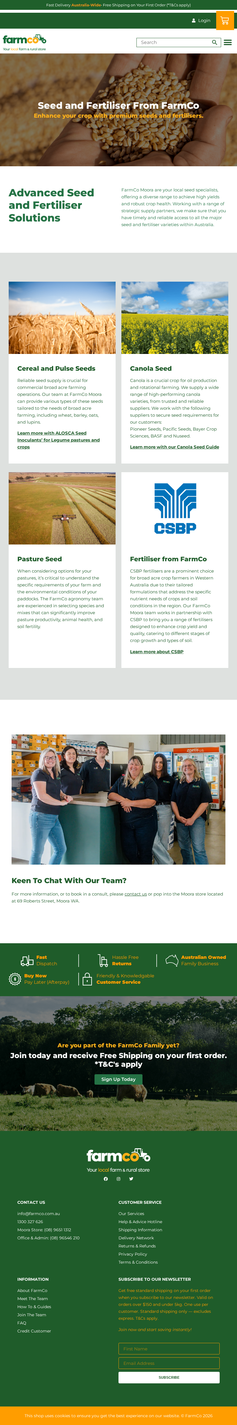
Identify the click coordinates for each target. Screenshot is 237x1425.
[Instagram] (118, 1179)
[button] (227, 42)
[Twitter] (131, 1179)
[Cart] (225, 20)
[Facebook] (106, 1179)
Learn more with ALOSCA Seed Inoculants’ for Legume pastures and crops (58, 440)
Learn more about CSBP (157, 651)
